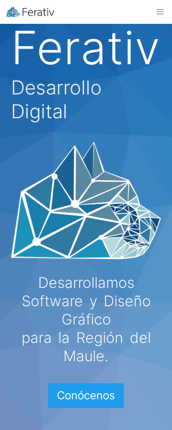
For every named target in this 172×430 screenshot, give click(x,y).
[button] (160, 12)
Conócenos (86, 395)
